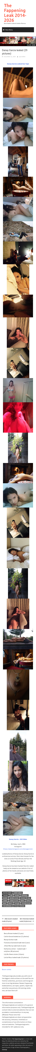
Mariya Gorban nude (10, 940)
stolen (17, 903)
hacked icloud (14, 898)
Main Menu (9, 30)
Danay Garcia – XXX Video (18, 839)
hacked (5, 898)
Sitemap (4, 1049)
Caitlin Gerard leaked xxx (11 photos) (16, 936)
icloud (23, 898)
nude (4, 903)
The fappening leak (18, 1039)
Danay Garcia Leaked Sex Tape (18, 64)
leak (28, 898)
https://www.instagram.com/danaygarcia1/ (18, 849)
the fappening (7, 906)
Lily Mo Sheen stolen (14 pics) (14, 954)
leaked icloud (14, 900)
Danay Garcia (18, 893)
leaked (5, 900)
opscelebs (22, 56)
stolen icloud (26, 903)
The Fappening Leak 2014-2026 (15, 13)
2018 (11, 895)
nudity (10, 903)
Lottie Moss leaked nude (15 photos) (16, 957)
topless (21, 906)
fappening (24, 895)
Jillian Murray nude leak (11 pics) (15, 946)
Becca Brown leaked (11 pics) (14, 933)
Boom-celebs (6, 969)
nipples (28, 900)
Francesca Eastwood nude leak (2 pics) (17, 943)
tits (15, 906)
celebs (17, 895)
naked (22, 900)
